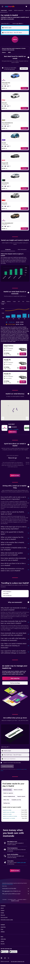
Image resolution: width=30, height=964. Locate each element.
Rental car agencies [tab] (8, 793)
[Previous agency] (3, 418)
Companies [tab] (8, 249)
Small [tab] (3, 301)
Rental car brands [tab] (18, 789)
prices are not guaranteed (7, 884)
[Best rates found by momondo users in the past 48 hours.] (28, 57)
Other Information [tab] (22, 249)
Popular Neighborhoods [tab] (9, 796)
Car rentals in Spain (12, 899)
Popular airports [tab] (21, 796)
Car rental (4, 899)
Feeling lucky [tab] (6, 803)
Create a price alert (21, 862)
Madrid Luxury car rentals (8, 812)
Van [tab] (23, 301)
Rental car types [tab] (7, 789)
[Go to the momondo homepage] (9, 6)
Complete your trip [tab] (16, 799)
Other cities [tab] (6, 799)
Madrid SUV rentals (7, 814)
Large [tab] (14, 301)
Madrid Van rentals (7, 810)
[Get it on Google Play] (5, 951)
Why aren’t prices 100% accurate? (11, 893)
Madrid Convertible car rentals (10, 816)
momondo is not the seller (9, 888)
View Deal (24, 88)
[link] (22, 354)
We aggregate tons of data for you (11, 891)
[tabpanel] (15, 268)
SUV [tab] (19, 301)
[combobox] (5, 23)
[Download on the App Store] (13, 951)
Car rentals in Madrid (22, 899)
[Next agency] (27, 418)
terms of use (19, 769)
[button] (2, 6)
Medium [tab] (9, 301)
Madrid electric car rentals (9, 818)
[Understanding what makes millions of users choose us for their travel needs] (28, 602)
